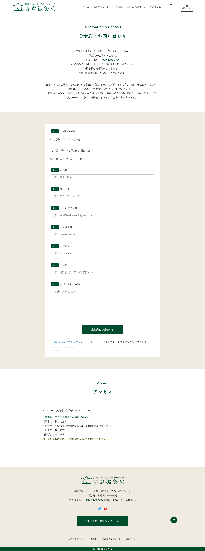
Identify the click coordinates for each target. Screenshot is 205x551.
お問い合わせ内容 (66, 284)
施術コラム (155, 6)
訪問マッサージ (101, 6)
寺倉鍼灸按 (106, 549)
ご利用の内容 (64, 131)
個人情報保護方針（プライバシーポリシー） (77, 342)
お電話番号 (62, 227)
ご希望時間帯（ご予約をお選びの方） (72, 150)
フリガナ (61, 189)
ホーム (86, 6)
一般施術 (117, 6)
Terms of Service (55, 350)
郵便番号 (61, 246)
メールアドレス (65, 208)
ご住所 (60, 265)
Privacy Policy (54, 349)
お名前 (60, 170)
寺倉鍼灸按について (136, 6)
